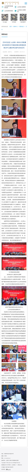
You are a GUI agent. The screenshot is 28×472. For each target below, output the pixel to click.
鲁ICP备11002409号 (9, 467)
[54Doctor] (8, 469)
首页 (10, 26)
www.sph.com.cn (7, 458)
